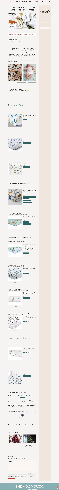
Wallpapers (36, 1)
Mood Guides (41, 1)
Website (29, 473)
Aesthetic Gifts (31, 1)
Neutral (19, 392)
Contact (46, 1)
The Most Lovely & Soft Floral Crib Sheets (14, 425)
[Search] (49, 28)
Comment (11, 461)
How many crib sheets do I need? (16, 42)
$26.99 (26, 196)
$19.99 (27, 142)
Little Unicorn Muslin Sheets (21, 82)
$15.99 (27, 321)
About (49, 1)
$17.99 (26, 253)
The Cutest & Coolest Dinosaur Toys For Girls (22, 100)
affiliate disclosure (34, 489)
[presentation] (15, 439)
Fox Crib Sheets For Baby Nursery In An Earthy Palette (23, 411)
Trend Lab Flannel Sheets (32, 82)
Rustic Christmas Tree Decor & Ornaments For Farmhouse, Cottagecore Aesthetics (29, 445)
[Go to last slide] (10, 441)
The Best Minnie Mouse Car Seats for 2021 (30, 425)
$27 (33, 196)
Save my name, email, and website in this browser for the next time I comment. (21, 476)
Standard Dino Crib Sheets (15, 40)
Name (10, 473)
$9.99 (26, 119)
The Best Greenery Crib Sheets (20, 183)
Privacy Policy (29, 489)
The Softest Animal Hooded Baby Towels (21, 237)
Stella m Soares (22, 417)
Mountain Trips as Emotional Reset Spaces (14, 444)
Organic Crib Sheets (14, 41)
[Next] (34, 441)
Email (20, 473)
